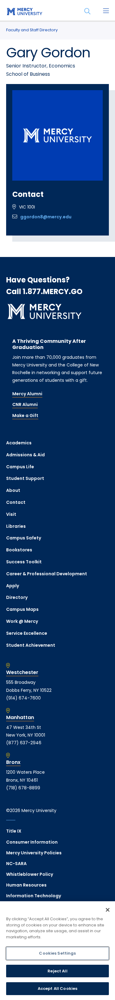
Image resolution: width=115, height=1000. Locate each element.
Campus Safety (23, 538)
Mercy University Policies (34, 853)
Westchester (22, 672)
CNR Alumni (25, 404)
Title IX (13, 831)
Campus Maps (22, 609)
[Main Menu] (106, 11)
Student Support (25, 478)
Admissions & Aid (25, 455)
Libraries (16, 526)
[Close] (107, 910)
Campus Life (20, 467)
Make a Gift (25, 415)
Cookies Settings (57, 953)
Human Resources (26, 885)
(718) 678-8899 (23, 788)
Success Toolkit (24, 562)
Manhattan (20, 718)
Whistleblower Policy (29, 874)
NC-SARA (16, 863)
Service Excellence (26, 633)
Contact (15, 502)
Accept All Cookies (57, 988)
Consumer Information (32, 842)
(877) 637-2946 (23, 743)
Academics (19, 443)
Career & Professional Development (46, 574)
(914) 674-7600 (23, 698)
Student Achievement (30, 645)
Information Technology (33, 896)
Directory (17, 597)
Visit (11, 514)
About (13, 490)
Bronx (13, 762)
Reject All (57, 971)
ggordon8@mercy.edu (45, 217)
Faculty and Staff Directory (32, 30)
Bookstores (19, 550)
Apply (12, 586)
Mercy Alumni (27, 394)
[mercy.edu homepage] (24, 12)
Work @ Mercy (22, 621)
